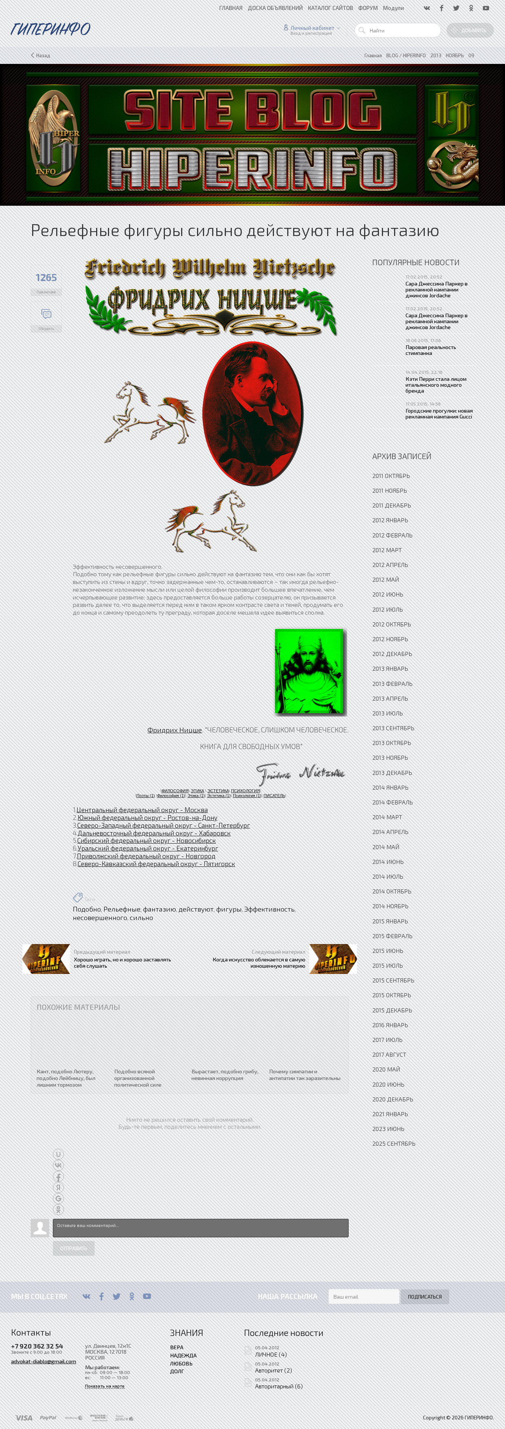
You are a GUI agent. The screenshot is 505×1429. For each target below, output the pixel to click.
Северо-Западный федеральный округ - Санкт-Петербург (163, 825)
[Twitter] (116, 1296)
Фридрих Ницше (175, 729)
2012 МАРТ (387, 549)
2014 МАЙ (385, 846)
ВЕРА (176, 1347)
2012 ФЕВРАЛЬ (392, 535)
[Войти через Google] (58, 1198)
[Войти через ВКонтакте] (58, 1165)
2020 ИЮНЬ (388, 1084)
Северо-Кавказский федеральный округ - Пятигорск (156, 863)
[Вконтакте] (86, 1296)
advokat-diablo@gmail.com (43, 1361)
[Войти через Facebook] (58, 1176)
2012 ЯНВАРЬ (390, 519)
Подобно (87, 909)
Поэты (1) (145, 795)
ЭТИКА (197, 791)
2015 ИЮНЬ (387, 950)
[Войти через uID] (58, 1154)
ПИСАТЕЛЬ (274, 795)
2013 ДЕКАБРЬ (392, 772)
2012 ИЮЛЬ (387, 609)
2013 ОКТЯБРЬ (391, 742)
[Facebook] (101, 1296)
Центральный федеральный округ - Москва (142, 809)
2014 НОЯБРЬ (390, 905)
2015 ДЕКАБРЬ (392, 1009)
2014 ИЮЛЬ (387, 876)
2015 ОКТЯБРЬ (391, 994)
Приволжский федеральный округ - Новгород (146, 855)
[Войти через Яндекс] (58, 1187)
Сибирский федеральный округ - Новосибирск (146, 840)
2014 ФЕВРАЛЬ (392, 802)
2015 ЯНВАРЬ (390, 920)
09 (471, 55)
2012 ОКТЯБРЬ (391, 624)
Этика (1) (196, 795)
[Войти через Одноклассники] (58, 1209)
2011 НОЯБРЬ (389, 490)
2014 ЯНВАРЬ (390, 787)
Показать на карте (105, 1386)
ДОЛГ (177, 1371)
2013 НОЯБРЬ (390, 757)
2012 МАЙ (385, 579)
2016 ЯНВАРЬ (390, 1024)
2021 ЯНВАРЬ (390, 1113)
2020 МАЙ (386, 1069)
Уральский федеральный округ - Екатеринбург (148, 848)
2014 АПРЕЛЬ (390, 831)
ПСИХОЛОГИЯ (245, 791)
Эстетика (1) (219, 795)
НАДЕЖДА (183, 1355)
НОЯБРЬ (455, 55)
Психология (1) (247, 795)
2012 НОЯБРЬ (390, 638)
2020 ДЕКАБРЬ (392, 1098)
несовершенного (100, 917)
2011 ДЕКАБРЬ (391, 505)
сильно (141, 917)
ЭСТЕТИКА (218, 791)
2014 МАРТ (387, 816)
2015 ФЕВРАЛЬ (392, 935)
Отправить (73, 1248)
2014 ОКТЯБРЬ (391, 891)
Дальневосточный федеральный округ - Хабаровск (154, 833)
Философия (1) (171, 795)
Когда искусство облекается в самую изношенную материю (259, 962)
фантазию (159, 909)
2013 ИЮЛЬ (387, 713)
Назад (43, 55)
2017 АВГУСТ (389, 1054)
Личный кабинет (313, 27)
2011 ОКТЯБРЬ (391, 475)
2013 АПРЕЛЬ (390, 698)
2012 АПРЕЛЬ (390, 564)
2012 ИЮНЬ (387, 594)
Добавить (474, 30)
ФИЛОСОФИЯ (175, 791)
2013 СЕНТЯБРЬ (393, 727)
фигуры (229, 909)
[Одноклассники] (131, 1296)
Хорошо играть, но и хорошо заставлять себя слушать (122, 962)
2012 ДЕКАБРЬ (392, 653)
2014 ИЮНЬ (388, 861)
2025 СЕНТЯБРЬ (394, 1143)
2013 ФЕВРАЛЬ (392, 683)
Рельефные (122, 909)
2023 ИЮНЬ (388, 1128)
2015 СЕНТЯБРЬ (393, 980)
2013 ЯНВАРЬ (390, 668)
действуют (196, 909)
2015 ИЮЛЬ (387, 965)
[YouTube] (147, 1296)
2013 (435, 55)
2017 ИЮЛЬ (387, 1039)
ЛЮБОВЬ (181, 1363)
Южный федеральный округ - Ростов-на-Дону (147, 817)
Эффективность (269, 909)
